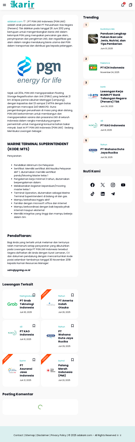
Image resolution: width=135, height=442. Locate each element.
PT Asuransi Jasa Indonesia (27, 370)
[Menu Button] (4, 5)
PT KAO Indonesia (27, 333)
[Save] (34, 295)
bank (103, 86)
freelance (105, 63)
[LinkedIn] (102, 194)
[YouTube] (123, 185)
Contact (18, 435)
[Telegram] (112, 194)
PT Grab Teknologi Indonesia (27, 304)
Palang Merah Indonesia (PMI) (65, 370)
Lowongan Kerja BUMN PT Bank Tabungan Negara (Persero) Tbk (113, 97)
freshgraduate (27, 296)
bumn (23, 360)
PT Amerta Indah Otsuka (65, 304)
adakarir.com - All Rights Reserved (96, 435)
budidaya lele (107, 29)
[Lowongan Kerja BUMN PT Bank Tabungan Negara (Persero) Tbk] (93, 96)
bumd (61, 360)
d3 (21, 326)
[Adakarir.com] (22, 5)
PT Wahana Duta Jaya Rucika (65, 336)
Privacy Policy (58, 435)
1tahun (61, 296)
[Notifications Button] (122, 5)
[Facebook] (92, 185)
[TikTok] (92, 194)
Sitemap (30, 435)
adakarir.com (15, 21)
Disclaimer (43, 435)
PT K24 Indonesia (112, 68)
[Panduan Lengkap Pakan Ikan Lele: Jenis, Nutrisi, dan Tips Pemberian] (93, 39)
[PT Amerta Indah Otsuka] (51, 304)
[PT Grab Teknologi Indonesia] (12, 304)
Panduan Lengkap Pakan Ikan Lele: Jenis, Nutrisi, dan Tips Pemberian (113, 39)
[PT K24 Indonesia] (93, 67)
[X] (102, 185)
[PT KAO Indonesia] (12, 333)
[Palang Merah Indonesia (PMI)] (51, 370)
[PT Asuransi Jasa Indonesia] (12, 370)
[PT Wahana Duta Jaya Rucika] (51, 336)
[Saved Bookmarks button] (130, 5)
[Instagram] (112, 185)
